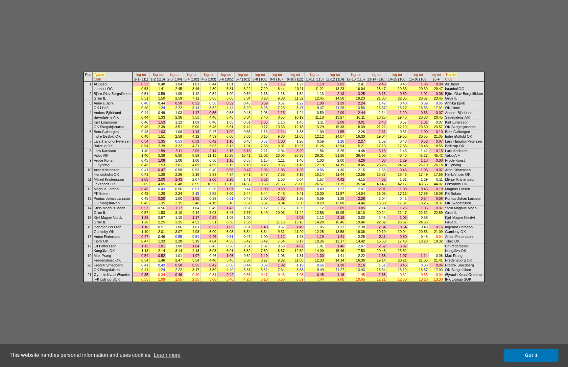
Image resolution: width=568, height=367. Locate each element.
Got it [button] (531, 355)
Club (97, 79)
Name (99, 75)
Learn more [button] (167, 355)
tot (144, 75)
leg (138, 75)
